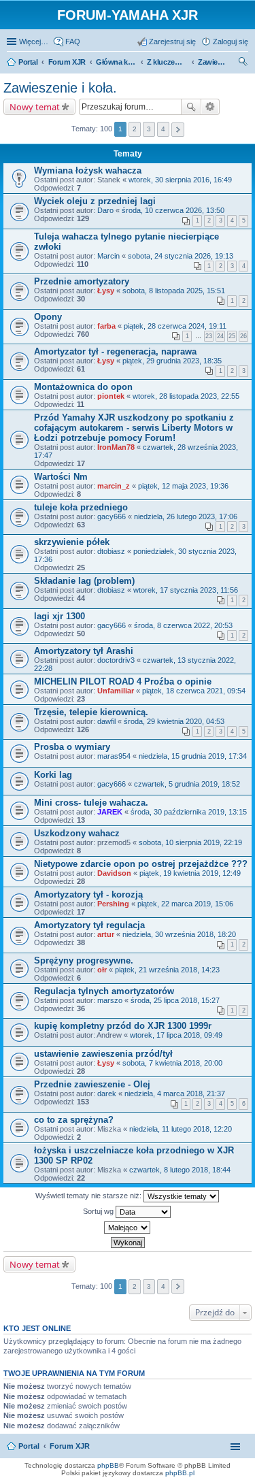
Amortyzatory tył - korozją (88, 894)
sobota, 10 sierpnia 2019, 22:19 (190, 842)
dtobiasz (111, 551)
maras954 (114, 756)
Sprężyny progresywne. (83, 960)
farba (106, 326)
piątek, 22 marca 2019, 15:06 (185, 904)
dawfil (106, 721)
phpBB (108, 1465)
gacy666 (111, 516)
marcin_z (113, 486)
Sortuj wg (99, 1211)
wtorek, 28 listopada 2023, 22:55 (186, 396)
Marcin (108, 256)
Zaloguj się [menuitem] (230, 41)
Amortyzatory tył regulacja (89, 925)
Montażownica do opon (83, 387)
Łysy (105, 290)
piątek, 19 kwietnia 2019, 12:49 (190, 873)
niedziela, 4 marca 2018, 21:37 (174, 1093)
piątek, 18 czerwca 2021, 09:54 (193, 691)
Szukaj (191, 107)
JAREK (109, 812)
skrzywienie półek (71, 542)
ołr (102, 970)
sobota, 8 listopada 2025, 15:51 (173, 290)
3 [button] (149, 129)
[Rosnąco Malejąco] (127, 1227)
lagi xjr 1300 (59, 616)
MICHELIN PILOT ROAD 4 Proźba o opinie (122, 681)
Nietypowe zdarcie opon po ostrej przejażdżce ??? (141, 864)
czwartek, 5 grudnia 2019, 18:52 (187, 784)
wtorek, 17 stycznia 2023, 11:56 (185, 590)
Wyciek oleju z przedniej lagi (95, 201)
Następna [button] (177, 129)
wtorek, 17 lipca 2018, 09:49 (176, 1035)
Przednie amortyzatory (81, 281)
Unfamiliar (115, 691)
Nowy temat (35, 107)
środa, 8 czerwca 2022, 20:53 (183, 625)
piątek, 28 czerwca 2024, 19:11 (175, 326)
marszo (109, 1000)
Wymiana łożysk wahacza (87, 170)
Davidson (114, 873)
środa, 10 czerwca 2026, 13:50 (173, 210)
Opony (48, 317)
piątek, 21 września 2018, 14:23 (167, 970)
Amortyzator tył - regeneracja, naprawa (115, 351)
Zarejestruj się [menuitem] (172, 41)
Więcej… (33, 41)
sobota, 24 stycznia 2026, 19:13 (180, 256)
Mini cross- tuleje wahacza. (91, 802)
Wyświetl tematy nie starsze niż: (89, 1195)
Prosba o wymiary (72, 747)
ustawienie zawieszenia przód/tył (103, 1054)
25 (231, 336)
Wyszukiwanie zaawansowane (210, 107)
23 (208, 336)
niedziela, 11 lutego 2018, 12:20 (180, 1129)
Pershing (113, 904)
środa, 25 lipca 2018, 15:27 (175, 1000)
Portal (28, 62)
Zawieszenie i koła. (60, 87)
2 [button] (135, 129)
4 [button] (163, 129)
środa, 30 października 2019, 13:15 (189, 812)
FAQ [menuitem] (72, 41)
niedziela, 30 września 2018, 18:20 (179, 934)
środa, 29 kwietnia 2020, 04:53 (174, 721)
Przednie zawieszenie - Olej (92, 1084)
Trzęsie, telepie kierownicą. (91, 712)
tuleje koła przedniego (81, 507)
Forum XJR (70, 1446)
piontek (110, 396)
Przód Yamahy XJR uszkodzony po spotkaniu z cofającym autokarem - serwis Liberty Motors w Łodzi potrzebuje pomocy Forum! (134, 427)
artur (105, 934)
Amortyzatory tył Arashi (83, 651)
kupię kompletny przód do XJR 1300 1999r (122, 1026)
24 (220, 336)
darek (106, 1093)
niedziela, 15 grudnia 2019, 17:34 (193, 756)
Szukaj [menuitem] (243, 63)
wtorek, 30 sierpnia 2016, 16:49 (180, 180)
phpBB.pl (179, 1473)
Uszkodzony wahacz (77, 833)
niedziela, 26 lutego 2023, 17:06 (185, 516)
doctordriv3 (116, 660)
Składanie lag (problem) (84, 581)
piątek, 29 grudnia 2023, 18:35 (172, 361)
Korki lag (53, 775)
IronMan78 (116, 447)
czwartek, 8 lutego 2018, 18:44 (180, 1170)
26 (243, 336)
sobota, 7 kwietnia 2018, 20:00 (172, 1063)
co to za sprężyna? (74, 1120)
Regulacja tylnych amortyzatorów (104, 991)
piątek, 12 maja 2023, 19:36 (183, 486)
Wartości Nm (61, 477)
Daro (105, 210)
